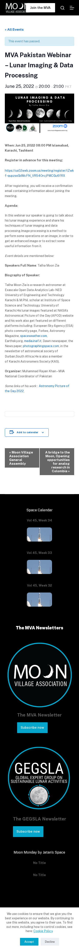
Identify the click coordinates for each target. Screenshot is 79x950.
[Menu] (72, 8)
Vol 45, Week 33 (39, 553)
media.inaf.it (32, 341)
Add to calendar (27, 432)
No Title (39, 863)
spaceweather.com (33, 336)
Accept (29, 941)
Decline (50, 941)
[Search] (62, 8)
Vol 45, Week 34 (39, 520)
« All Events (14, 29)
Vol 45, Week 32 (39, 585)
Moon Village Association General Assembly (21, 457)
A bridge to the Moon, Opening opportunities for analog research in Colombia (57, 461)
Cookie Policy (42, 931)
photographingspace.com (41, 346)
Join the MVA (40, 7)
